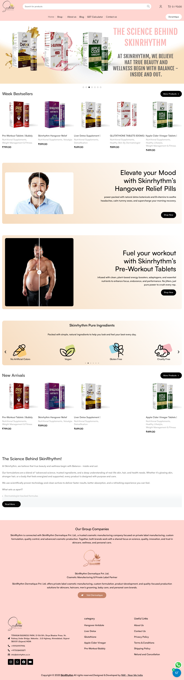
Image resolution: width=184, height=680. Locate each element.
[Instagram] (11, 662)
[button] (5, 352)
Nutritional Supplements (14, 139)
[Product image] (20, 115)
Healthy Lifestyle (154, 142)
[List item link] (96, 625)
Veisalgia (67, 139)
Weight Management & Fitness (17, 142)
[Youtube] (30, 662)
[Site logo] (8, 6)
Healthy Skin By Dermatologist (125, 142)
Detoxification (81, 142)
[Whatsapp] (17, 662)
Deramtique (173, 17)
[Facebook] (24, 662)
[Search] (148, 6)
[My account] (161, 6)
